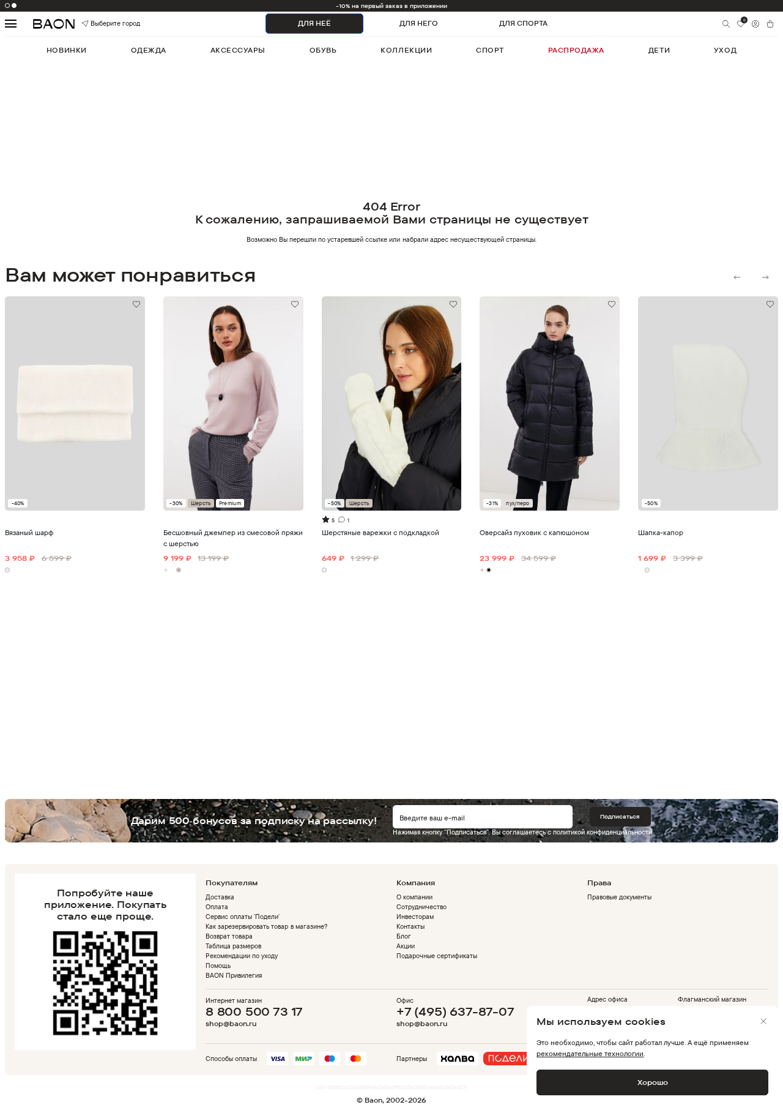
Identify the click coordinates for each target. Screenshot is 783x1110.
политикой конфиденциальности (602, 832)
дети (659, 50)
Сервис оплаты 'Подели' (243, 916)
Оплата (217, 906)
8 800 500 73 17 (254, 1011)
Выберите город (102, 24)
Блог (403, 936)
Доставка (220, 897)
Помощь (218, 965)
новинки (66, 50)
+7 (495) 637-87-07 (455, 1011)
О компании (414, 897)
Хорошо (652, 1082)
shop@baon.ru (231, 1024)
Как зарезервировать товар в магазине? (266, 926)
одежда (148, 50)
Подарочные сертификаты (436, 955)
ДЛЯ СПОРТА (523, 23)
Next (765, 277)
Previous (737, 277)
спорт (490, 50)
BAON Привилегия (234, 975)
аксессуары (237, 50)
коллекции (406, 50)
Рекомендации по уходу (242, 955)
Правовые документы (619, 897)
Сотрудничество (421, 906)
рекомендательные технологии (590, 1053)
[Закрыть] (763, 1021)
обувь (323, 50)
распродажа (576, 50)
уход (725, 50)
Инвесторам (415, 916)
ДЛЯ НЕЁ (314, 23)
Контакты (410, 926)
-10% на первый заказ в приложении (392, 5)
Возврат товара (229, 936)
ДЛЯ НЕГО (418, 23)
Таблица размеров (233, 946)
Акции (405, 946)
